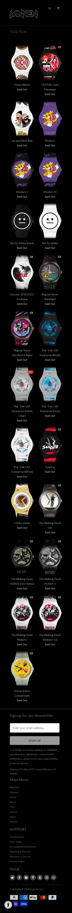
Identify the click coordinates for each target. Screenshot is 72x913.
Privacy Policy (17, 861)
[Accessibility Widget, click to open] (8, 904)
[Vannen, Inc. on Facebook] (19, 877)
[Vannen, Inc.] (24, 14)
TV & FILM (18, 32)
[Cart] (58, 8)
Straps (13, 811)
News (13, 816)
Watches (15, 787)
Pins (12, 806)
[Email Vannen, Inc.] (53, 877)
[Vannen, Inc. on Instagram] (46, 877)
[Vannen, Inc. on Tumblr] (40, 877)
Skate (13, 797)
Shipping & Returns (20, 851)
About (13, 821)
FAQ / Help (16, 841)
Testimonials (17, 836)
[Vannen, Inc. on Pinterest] (33, 877)
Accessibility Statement (23, 846)
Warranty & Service (20, 856)
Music (13, 802)
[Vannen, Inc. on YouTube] (26, 877)
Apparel (14, 792)
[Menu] (50, 8)
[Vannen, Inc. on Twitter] (12, 877)
